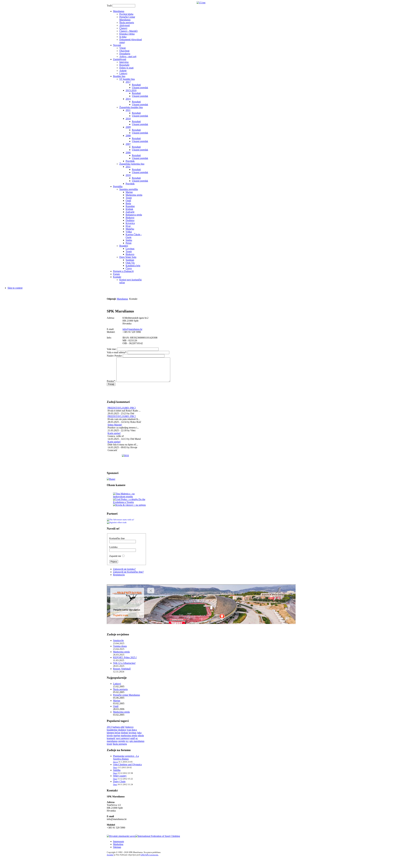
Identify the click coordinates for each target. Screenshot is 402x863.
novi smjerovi (123, 738)
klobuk (124, 732)
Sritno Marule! (115, 424)
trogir (109, 744)
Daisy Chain (119, 781)
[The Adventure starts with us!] (120, 520)
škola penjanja (120, 744)
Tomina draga (120, 646)
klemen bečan (113, 732)
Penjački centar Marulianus (126, 695)
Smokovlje (118, 640)
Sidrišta (116, 770)
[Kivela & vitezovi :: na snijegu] (129, 505)
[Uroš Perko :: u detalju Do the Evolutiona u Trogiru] (129, 502)
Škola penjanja (120, 689)
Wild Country (120, 775)
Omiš (115, 706)
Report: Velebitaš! (122, 668)
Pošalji (111, 384)
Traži (109, 5)
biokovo (129, 727)
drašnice (122, 729)
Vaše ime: (111, 349)
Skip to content (15, 288)
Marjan (116, 700)
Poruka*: (111, 381)
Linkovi (117, 683)
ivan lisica (132, 729)
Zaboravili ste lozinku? (124, 569)
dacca (115, 762)
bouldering (112, 729)
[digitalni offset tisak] (117, 522)
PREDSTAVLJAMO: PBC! (122, 407)
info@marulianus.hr (132, 329)
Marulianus (122, 299)
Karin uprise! (114, 433)
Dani (115, 767)
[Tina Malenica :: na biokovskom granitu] (129, 496)
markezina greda (129, 735)
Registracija (119, 574)
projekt (121, 741)
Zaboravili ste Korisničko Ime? (128, 572)
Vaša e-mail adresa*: (117, 352)
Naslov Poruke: (114, 355)
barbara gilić (118, 727)
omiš (132, 738)
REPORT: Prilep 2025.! (125, 657)
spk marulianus (136, 741)
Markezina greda (121, 651)
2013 (109, 727)
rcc (127, 741)
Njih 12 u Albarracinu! (124, 663)
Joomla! (110, 855)
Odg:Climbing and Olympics (127, 764)
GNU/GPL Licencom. (149, 855)
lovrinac (133, 732)
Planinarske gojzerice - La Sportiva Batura (126, 757)
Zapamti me (115, 556)
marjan (116, 735)
